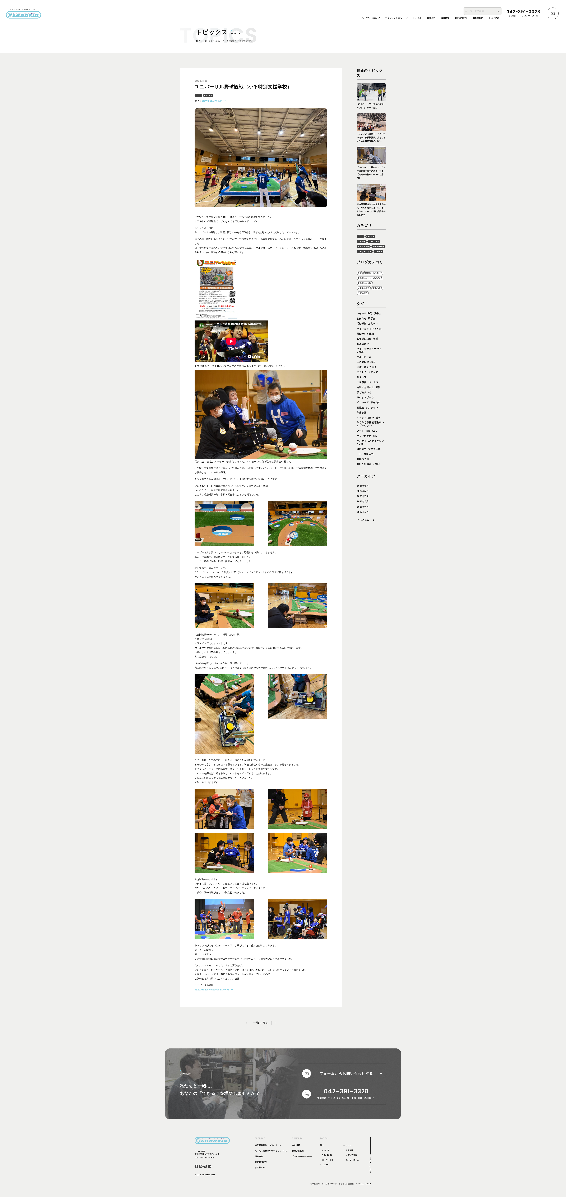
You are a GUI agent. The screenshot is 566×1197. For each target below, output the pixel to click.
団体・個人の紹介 (366, 367)
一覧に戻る (261, 1022)
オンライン (372, 407)
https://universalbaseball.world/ (212, 989)
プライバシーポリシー (302, 1156)
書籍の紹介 (377, 288)
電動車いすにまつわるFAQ (370, 278)
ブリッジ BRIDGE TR (395, 18)
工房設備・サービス (368, 382)
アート (360, 431)
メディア (373, 372)
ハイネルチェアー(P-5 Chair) (369, 350)
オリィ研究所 (364, 436)
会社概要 (296, 1145)
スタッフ (362, 377)
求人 (373, 362)
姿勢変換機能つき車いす (266, 1145)
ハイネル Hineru (370, 18)
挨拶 (368, 431)
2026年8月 (363, 485)
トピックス (208, 41)
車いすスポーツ (219, 101)
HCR (359, 454)
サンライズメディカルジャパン (370, 442)
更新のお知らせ (365, 387)
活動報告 (362, 323)
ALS (374, 431)
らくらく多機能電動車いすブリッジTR (370, 424)
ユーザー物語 (378, 246)
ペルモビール (364, 357)
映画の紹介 (363, 293)
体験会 (205, 101)
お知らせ (362, 318)
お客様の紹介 (364, 338)
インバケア (363, 402)
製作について (261, 1162)
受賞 (360, 273)
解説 (378, 387)
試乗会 (377, 313)
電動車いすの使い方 (373, 273)
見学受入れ (374, 449)
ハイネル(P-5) (364, 313)
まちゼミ (362, 372)
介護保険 (362, 241)
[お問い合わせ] (553, 13)
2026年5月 (363, 501)
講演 (378, 417)
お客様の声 (363, 459)
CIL (375, 436)
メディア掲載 (364, 246)
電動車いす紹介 (365, 283)
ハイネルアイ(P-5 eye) (369, 328)
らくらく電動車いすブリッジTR (270, 1151)
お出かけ (373, 323)
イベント (208, 95)
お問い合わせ (298, 1151)
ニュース (378, 251)
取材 (375, 338)
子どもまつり (364, 392)
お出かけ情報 (364, 464)
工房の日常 (363, 362)
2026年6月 (363, 496)
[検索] (498, 11)
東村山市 (375, 402)
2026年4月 (363, 507)
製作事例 (259, 1156)
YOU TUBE (373, 241)
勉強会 (360, 407)
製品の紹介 (363, 344)
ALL (322, 1145)
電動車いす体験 (365, 333)
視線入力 (369, 454)
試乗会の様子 (364, 288)
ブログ (198, 95)
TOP (198, 41)
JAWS (376, 464)
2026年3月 (363, 512)
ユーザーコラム (365, 251)
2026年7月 (363, 491)
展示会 (371, 318)
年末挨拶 (362, 412)
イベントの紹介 (365, 417)
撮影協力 (362, 449)
